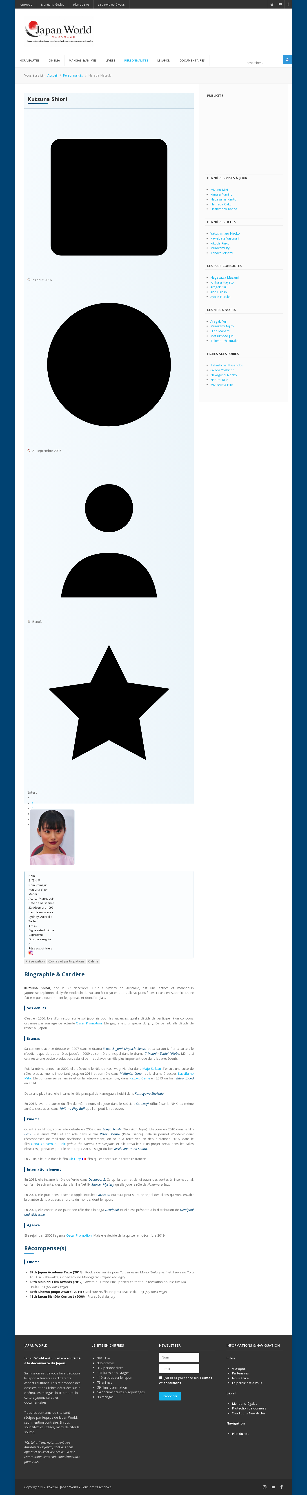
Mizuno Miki (219, 189)
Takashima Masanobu (226, 365)
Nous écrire (240, 1378)
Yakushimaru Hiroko (225, 233)
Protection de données (249, 1408)
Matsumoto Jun (222, 336)
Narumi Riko (219, 380)
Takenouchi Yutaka (224, 341)
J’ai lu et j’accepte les (185, 1380)
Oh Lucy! (75, 1159)
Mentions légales (244, 1403)
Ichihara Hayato (222, 282)
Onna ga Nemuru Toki (48, 1144)
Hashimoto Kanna (223, 209)
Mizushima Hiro (221, 385)
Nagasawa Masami (224, 277)
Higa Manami (220, 331)
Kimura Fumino (221, 194)
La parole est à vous (247, 1383)
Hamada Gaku (220, 204)
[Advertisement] (201, 24)
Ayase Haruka (220, 297)
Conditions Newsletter (248, 1413)
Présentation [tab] (35, 961)
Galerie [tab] (93, 961)
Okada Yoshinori (222, 370)
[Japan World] (59, 31)
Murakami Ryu (220, 248)
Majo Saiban (151, 1068)
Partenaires (240, 1373)
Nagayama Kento (223, 199)
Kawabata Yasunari (224, 238)
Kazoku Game (139, 1078)
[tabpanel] (109, 1135)
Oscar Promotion (89, 1023)
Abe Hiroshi (218, 292)
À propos (239, 1368)
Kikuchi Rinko (219, 243)
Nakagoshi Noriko (223, 375)
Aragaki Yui (218, 287)
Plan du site (240, 1433)
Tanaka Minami (221, 253)
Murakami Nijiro (222, 326)
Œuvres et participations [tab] (66, 961)
